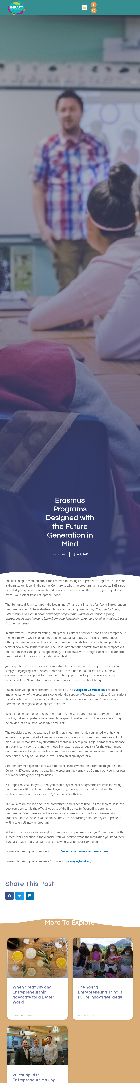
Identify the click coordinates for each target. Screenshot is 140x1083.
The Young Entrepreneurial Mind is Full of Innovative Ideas (100, 992)
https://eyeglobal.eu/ (77, 861)
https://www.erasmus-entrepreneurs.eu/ (80, 851)
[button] (84, 7)
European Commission (89, 690)
